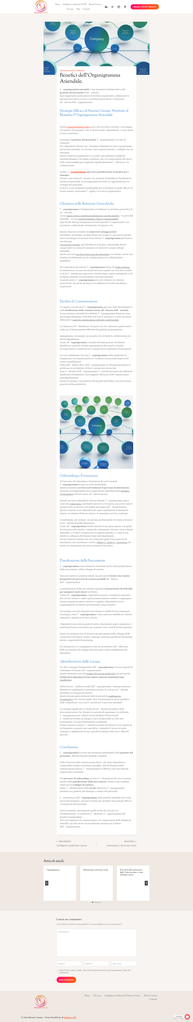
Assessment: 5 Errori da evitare (121, 843)
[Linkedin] (106, 6)
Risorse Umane (95, 4)
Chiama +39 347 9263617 (144, 7)
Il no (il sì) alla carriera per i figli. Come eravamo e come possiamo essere (131, 872)
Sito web (117, 963)
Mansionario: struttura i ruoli (95, 870)
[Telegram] (112, 6)
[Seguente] (146, 883)
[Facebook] (125, 6)
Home (57, 4)
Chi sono (70, 9)
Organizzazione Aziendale (72, 71)
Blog (78, 9)
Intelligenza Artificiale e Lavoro (72, 843)
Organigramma (53, 870)
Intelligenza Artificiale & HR (74, 4)
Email (88, 963)
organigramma (78, 171)
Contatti (86, 9)
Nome (61, 963)
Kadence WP (70, 1017)
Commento (64, 931)
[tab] (92, 902)
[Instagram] (118, 6)
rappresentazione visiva (78, 126)
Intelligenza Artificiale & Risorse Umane (122, 995)
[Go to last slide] (46, 883)
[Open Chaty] (187, 1016)
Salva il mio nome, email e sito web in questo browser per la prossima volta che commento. (94, 971)
